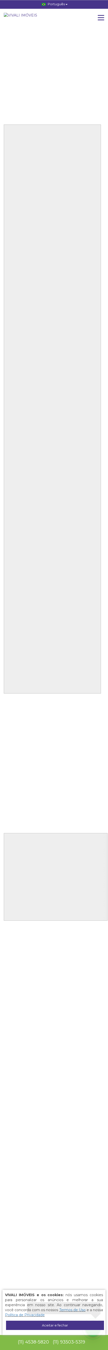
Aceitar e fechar (55, 1325)
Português (56, 4)
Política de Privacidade (25, 1315)
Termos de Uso (72, 1310)
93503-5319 (69, 1342)
